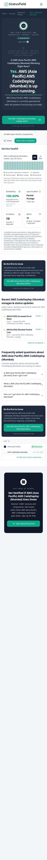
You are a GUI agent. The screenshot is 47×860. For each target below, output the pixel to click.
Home (4, 14)
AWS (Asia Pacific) (21, 14)
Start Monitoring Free (25, 523)
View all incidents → (36, 343)
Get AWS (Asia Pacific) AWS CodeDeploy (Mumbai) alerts (23, 282)
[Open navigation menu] (41, 4)
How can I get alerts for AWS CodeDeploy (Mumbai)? (22, 395)
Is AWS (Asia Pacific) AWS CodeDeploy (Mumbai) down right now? (20, 374)
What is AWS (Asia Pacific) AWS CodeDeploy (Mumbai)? (22, 384)
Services (12, 14)
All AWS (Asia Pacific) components (18, 134)
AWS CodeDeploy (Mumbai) (36, 14)
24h (34, 157)
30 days (40, 157)
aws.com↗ (23, 42)
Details (38, 316)
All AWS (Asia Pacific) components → (30, 457)
